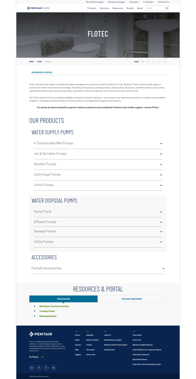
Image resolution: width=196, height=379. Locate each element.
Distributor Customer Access (54, 306)
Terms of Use (137, 340)
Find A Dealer (149, 2)
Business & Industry (92, 340)
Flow (39, 62)
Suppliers (78, 354)
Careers (77, 335)
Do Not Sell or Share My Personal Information (147, 364)
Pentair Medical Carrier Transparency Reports (147, 349)
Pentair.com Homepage (117, 2)
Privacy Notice (137, 335)
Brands (130, 8)
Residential (89, 335)
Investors (78, 345)
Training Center (47, 311)
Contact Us (135, 2)
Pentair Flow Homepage (96, 2)
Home (31, 62)
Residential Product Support (113, 340)
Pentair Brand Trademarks (141, 354)
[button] (98, 144)
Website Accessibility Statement (143, 345)
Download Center (48, 316)
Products (91, 8)
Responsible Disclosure (140, 359)
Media (77, 349)
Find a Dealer (90, 349)
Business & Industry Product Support (115, 345)
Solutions (104, 8)
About (140, 8)
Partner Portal (164, 2)
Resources (118, 8)
